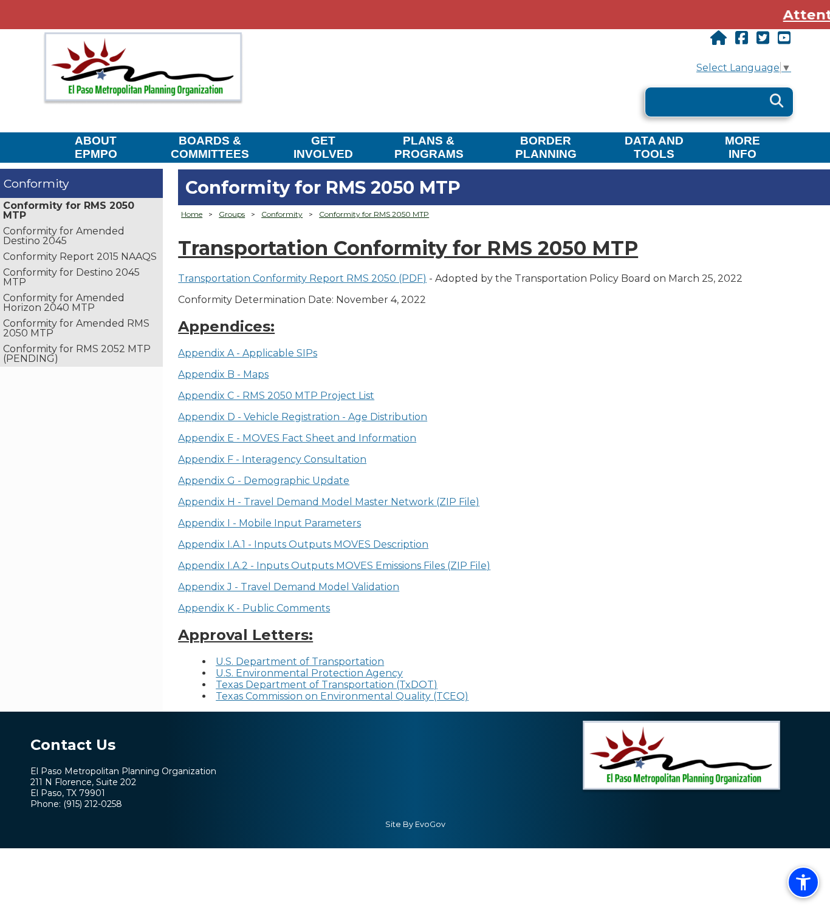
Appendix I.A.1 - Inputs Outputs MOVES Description (303, 544)
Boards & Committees (210, 147)
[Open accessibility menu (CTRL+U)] (803, 882)
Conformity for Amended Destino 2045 (64, 236)
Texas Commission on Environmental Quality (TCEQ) (342, 696)
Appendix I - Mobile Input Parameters (269, 523)
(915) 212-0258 (92, 803)
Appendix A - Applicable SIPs (247, 353)
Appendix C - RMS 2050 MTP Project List (276, 395)
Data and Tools (654, 147)
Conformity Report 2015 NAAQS (80, 256)
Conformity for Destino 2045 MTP (71, 277)
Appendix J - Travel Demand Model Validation (288, 587)
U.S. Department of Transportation (300, 661)
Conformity (36, 183)
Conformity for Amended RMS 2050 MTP (76, 328)
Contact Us (72, 745)
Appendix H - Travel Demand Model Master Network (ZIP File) (328, 502)
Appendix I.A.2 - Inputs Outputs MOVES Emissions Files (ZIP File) (334, 565)
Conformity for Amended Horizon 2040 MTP (64, 302)
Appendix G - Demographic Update (263, 480)
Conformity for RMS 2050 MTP (68, 210)
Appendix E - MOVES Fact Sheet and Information (297, 438)
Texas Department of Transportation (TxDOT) (326, 684)
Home (191, 214)
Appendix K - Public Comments (254, 608)
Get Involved (323, 147)
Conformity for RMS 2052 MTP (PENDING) (77, 353)
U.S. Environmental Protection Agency (309, 673)
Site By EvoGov (415, 824)
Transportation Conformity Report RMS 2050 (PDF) (302, 278)
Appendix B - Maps (223, 374)
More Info (742, 147)
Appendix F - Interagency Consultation (272, 459)
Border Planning (546, 147)
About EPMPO (96, 147)
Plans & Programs (429, 147)
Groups (232, 214)
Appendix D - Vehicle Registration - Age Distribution (302, 417)
